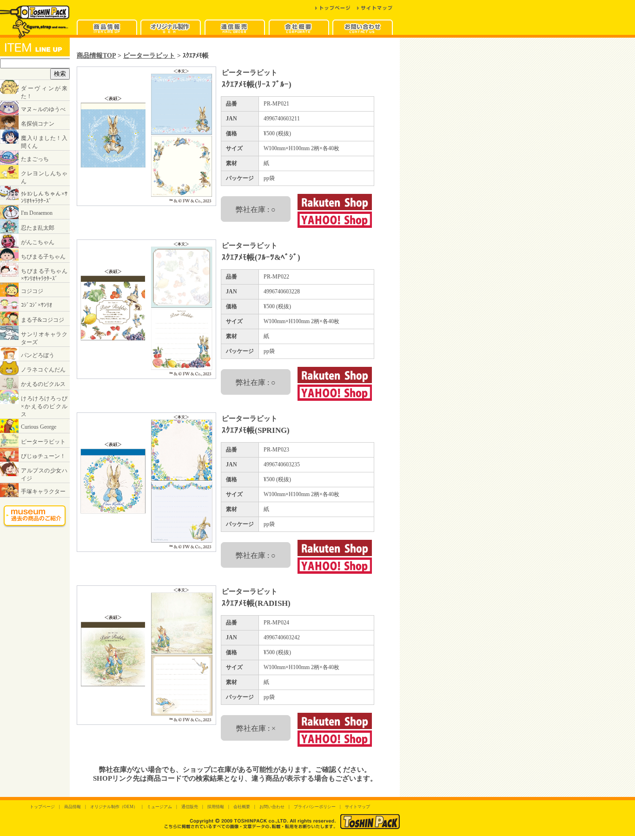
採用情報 (215, 806)
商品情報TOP (96, 55)
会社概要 (241, 806)
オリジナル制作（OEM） (114, 806)
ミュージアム (159, 806)
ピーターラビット (149, 55)
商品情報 (72, 806)
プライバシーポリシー (315, 806)
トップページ (42, 806)
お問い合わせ (271, 806)
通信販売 (189, 806)
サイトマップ (357, 806)
